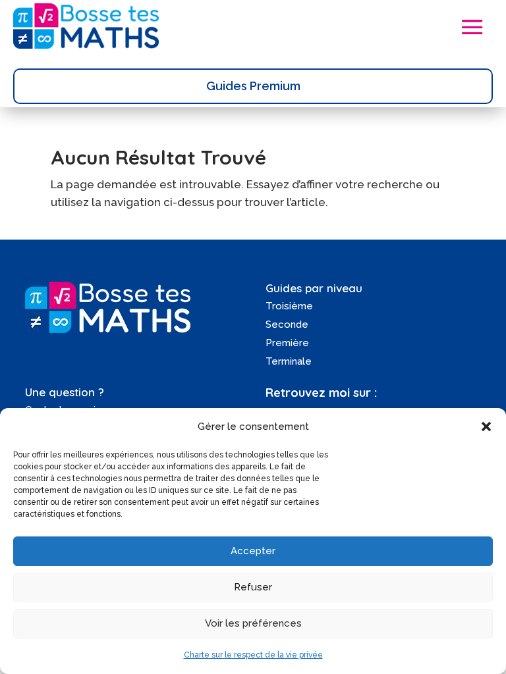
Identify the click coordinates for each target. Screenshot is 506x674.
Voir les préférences (253, 623)
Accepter (253, 551)
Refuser (253, 587)
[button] (486, 426)
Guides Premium (253, 86)
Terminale (289, 361)
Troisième (289, 306)
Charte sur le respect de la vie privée (253, 655)
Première (287, 343)
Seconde (287, 324)
